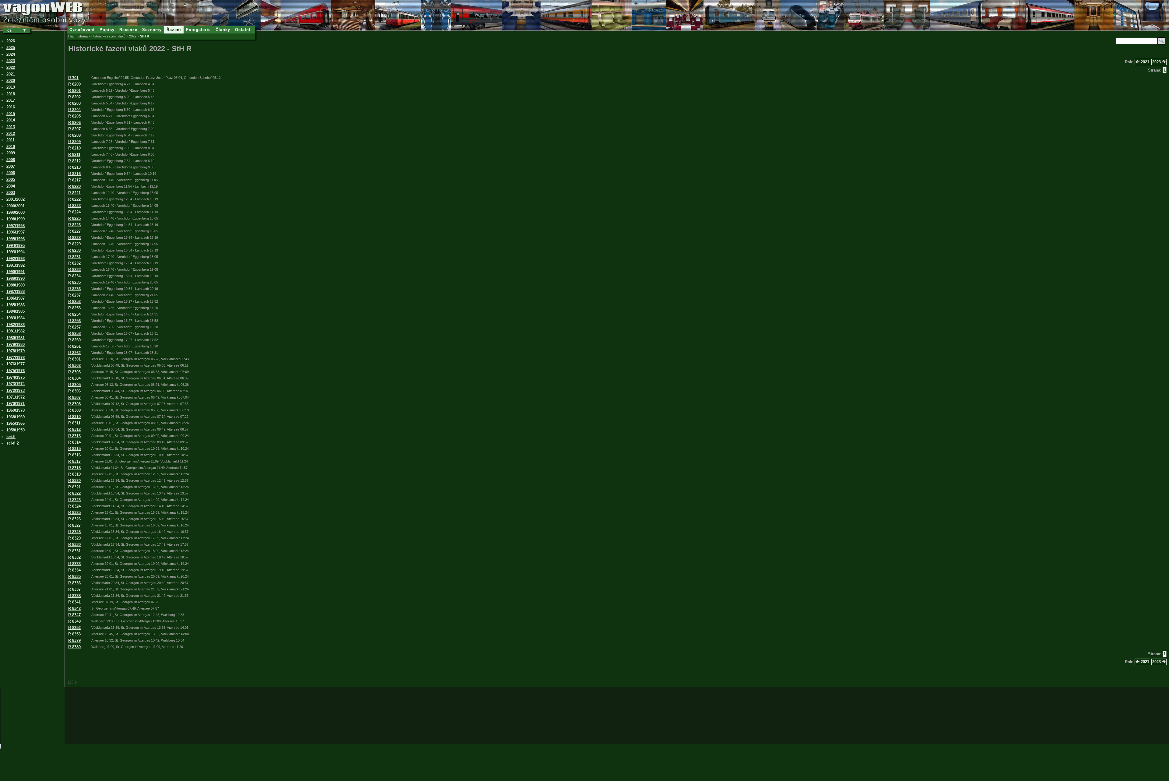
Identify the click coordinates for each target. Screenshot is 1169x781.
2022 (132, 36)
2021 (1144, 62)
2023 (1157, 62)
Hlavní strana (78, 36)
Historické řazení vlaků (108, 36)
